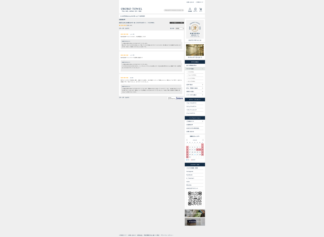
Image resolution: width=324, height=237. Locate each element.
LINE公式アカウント (192, 188)
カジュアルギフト (191, 106)
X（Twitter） (190, 178)
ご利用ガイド (199, 2)
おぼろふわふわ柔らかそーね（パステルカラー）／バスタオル (136, 22)
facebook (189, 175)
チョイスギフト (190, 113)
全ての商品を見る (191, 65)
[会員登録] (190, 11)
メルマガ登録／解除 (192, 168)
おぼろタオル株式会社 (192, 128)
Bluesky (189, 185)
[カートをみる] (200, 11)
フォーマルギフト (191, 103)
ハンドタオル (191, 78)
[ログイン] (195, 11)
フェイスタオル (192, 75)
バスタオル (191, 72)
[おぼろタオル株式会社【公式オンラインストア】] (131, 11)
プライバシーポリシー (167, 235)
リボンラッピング (191, 110)
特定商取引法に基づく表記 (151, 235)
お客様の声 (189, 125)
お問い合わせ (190, 2)
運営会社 (139, 235)
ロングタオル (191, 81)
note (188, 181)
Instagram (189, 171)
